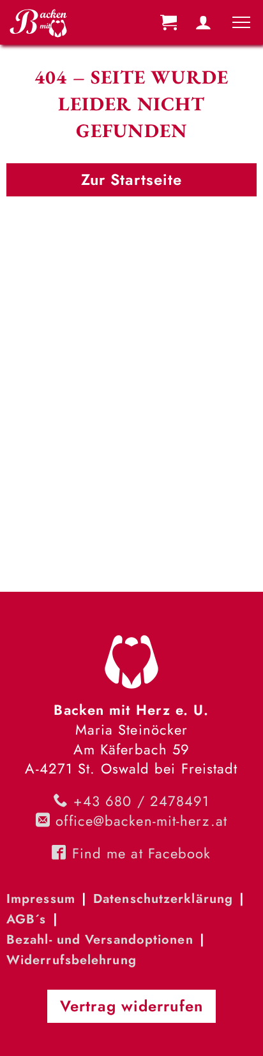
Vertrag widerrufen (131, 1006)
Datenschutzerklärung (163, 899)
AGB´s (26, 919)
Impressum (40, 899)
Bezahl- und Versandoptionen (99, 939)
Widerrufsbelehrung (71, 960)
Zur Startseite (131, 179)
